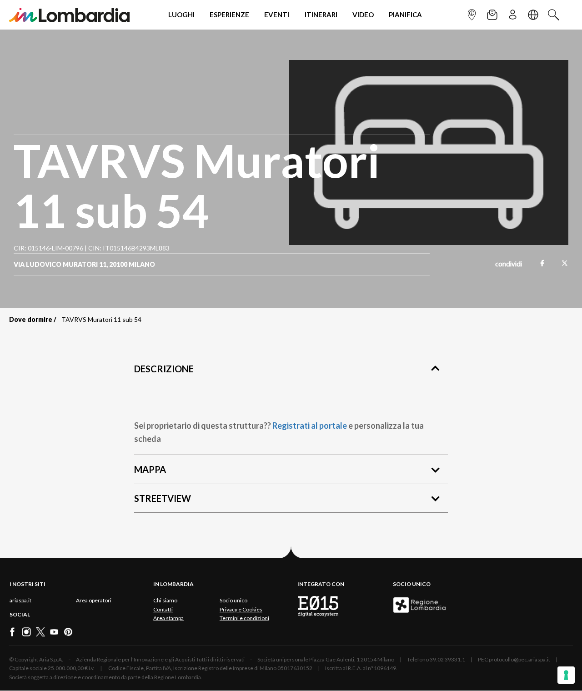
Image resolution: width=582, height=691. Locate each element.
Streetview (162, 498)
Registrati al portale (309, 426)
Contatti (163, 609)
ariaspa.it (20, 600)
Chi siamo (165, 600)
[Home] (69, 15)
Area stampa (168, 618)
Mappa (150, 469)
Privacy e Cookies (241, 609)
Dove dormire (30, 319)
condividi (508, 264)
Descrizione (164, 368)
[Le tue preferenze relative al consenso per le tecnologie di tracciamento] (566, 675)
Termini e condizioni (244, 618)
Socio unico (233, 600)
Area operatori (93, 600)
